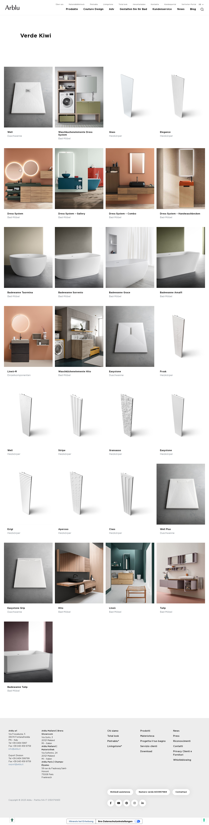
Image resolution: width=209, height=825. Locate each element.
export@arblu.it (16, 764)
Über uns (59, 4)
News (180, 9)
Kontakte (155, 4)
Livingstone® (114, 746)
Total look (123, 4)
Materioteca (147, 736)
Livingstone (108, 4)
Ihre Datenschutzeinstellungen (115, 821)
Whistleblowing (182, 760)
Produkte (72, 9)
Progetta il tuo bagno (153, 741)
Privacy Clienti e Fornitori (182, 753)
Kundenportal (170, 4)
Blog (193, 9)
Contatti (178, 746)
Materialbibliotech (76, 4)
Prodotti (145, 731)
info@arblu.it (15, 749)
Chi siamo (112, 731)
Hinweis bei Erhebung (81, 821)
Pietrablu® (113, 741)
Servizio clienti (148, 746)
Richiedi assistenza (120, 792)
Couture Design (93, 9)
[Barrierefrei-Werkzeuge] (12, 820)
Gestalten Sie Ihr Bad (133, 9)
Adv (111, 9)
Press (176, 736)
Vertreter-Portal (189, 4)
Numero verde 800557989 (153, 792)
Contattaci (181, 792)
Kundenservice (162, 9)
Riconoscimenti (182, 741)
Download (146, 751)
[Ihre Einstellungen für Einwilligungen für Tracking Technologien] (204, 820)
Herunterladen (139, 4)
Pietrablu (94, 4)
